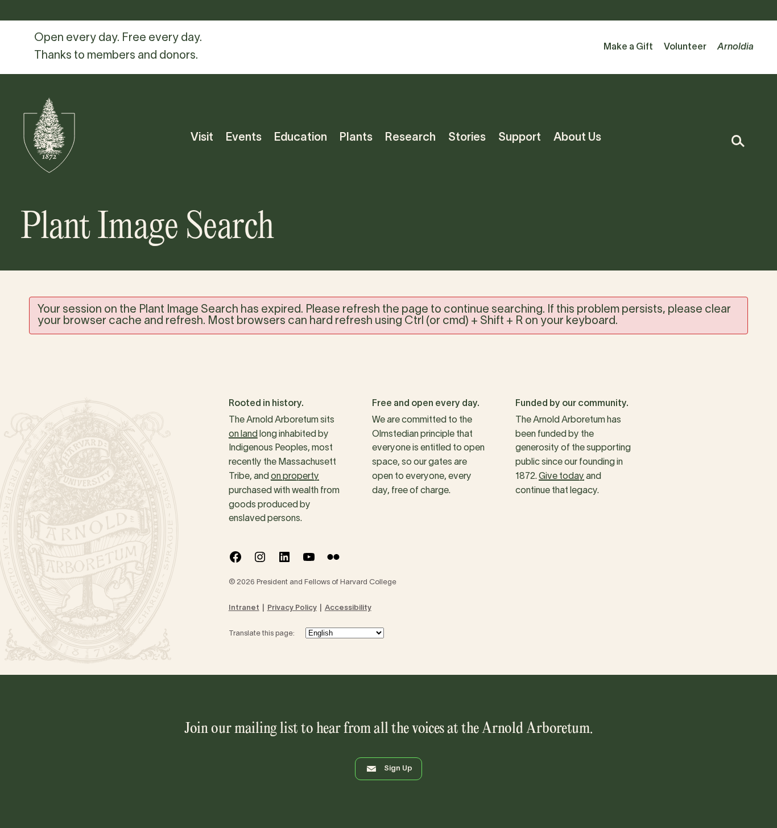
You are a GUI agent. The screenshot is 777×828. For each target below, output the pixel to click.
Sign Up (398, 768)
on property (295, 477)
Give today (561, 477)
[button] (737, 141)
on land (243, 434)
